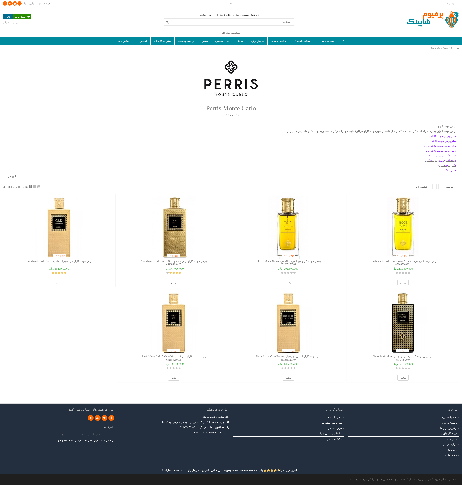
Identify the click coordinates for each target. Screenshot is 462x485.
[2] (406, 273)
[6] (268, 470)
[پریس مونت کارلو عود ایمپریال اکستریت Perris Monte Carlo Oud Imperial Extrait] (288, 227)
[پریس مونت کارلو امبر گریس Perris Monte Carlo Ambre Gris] (173, 322)
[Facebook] (5, 3)
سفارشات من (335, 417)
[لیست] (34, 187)
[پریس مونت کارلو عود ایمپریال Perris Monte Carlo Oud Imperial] (59, 227)
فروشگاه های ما (448, 433)
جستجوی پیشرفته (231, 33)
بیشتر (11, 176)
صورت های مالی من (332, 422)
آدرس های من (335, 428)
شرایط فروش (449, 444)
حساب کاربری (334, 409)
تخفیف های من (335, 439)
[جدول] (30, 187)
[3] (403, 273)
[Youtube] (14, 3)
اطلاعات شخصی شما (331, 433)
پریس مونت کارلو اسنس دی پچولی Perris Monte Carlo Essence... (288, 356)
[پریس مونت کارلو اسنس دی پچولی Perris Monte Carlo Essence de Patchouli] (288, 322)
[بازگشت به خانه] (458, 48)
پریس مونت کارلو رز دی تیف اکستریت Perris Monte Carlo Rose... (403, 261)
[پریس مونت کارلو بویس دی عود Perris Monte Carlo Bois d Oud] (173, 227)
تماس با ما (29, 3)
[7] (266, 470)
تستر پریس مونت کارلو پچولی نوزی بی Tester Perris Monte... (403, 356)
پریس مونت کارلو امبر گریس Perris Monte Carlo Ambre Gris (174, 356)
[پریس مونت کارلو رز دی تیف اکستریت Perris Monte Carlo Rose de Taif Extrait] (402, 227)
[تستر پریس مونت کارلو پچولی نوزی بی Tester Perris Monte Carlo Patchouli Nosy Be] (402, 322)
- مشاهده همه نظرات (230, 470)
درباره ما (452, 450)
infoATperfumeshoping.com (207, 432)
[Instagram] (19, 3)
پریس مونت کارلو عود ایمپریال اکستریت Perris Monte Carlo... (288, 261)
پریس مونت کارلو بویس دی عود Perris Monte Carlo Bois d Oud (174, 261)
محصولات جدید (449, 422)
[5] (397, 273)
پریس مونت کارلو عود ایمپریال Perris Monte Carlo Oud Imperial (59, 261)
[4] (400, 273)
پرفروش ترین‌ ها (448, 428)
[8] (265, 470)
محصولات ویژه (449, 417)
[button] (326, 41)
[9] (263, 470)
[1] (409, 273)
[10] (262, 470)
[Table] (38, 187)
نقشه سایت (45, 3)
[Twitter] (10, 3)
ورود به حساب (10, 22)
